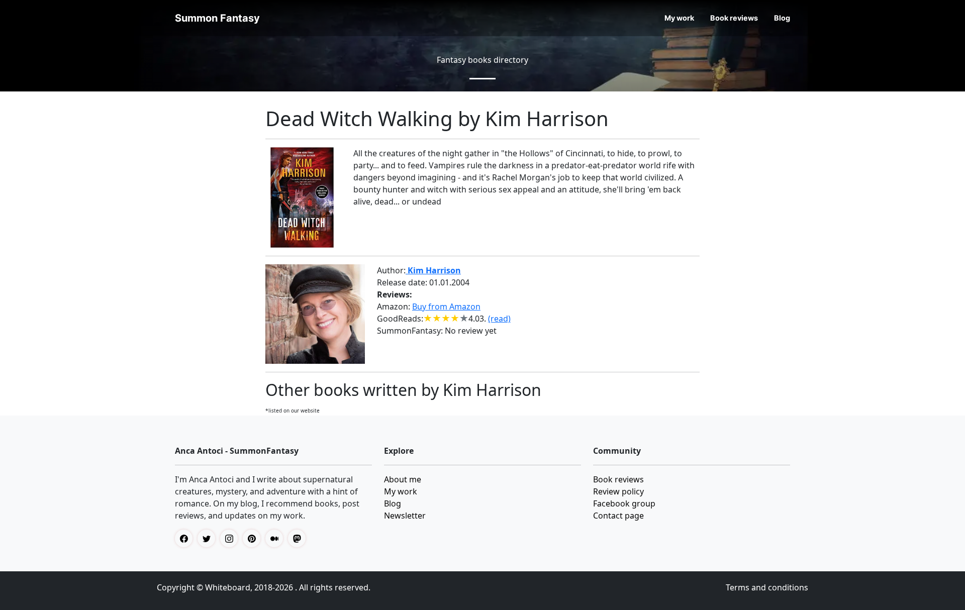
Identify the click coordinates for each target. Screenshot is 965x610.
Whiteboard (227, 587)
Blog (782, 18)
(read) (499, 318)
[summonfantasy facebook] (186, 538)
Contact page (618, 515)
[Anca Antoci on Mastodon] (299, 538)
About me (402, 479)
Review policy (618, 491)
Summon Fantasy (217, 18)
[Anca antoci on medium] (276, 538)
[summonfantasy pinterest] (254, 538)
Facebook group (624, 503)
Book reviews (734, 18)
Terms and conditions (767, 587)
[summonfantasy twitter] (209, 538)
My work (679, 18)
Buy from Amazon (446, 306)
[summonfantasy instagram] (231, 538)
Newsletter (405, 515)
